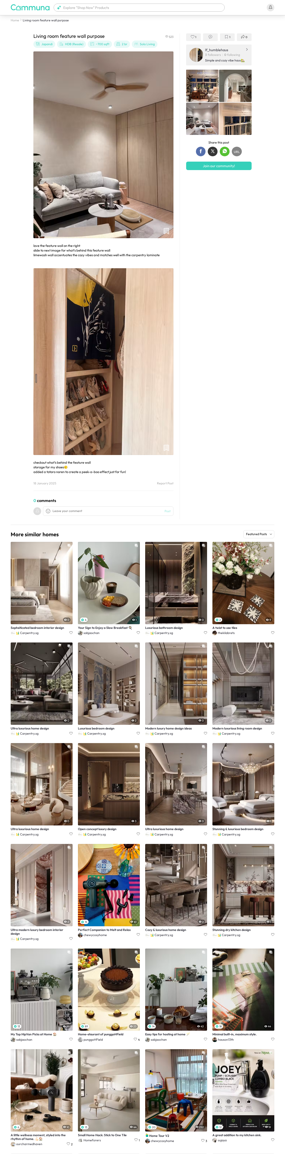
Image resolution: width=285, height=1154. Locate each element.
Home (15, 20)
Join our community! (219, 165)
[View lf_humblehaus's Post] (202, 85)
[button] (139, 8)
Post (168, 511)
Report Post (165, 483)
